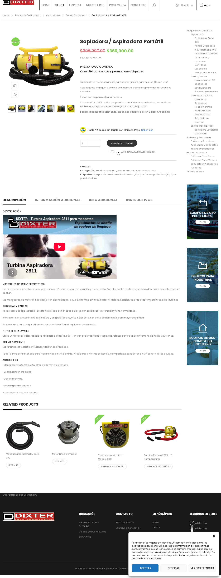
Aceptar (145, 568)
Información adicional (57, 199)
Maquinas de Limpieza (27, 15)
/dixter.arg (201, 523)
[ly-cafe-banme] (202, 212)
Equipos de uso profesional (150, 174)
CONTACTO (139, 5)
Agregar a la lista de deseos (138, 152)
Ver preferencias (202, 568)
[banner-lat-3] (202, 338)
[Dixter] (18, 2)
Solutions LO (30, 494)
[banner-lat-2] (202, 275)
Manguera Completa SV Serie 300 (23, 455)
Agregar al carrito (122, 143)
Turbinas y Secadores (143, 170)
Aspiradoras (53, 15)
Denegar (173, 568)
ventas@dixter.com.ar (128, 528)
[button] (214, 536)
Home (6, 15)
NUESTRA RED (95, 5)
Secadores (123, 170)
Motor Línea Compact (64, 454)
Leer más (13, 465)
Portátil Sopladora (76, 15)
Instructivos (139, 199)
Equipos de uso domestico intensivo (114, 174)
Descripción (14, 199)
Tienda (59, 5)
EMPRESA (75, 5)
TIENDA (156, 527)
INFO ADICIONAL (103, 199)
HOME (46, 5)
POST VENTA (117, 5)
